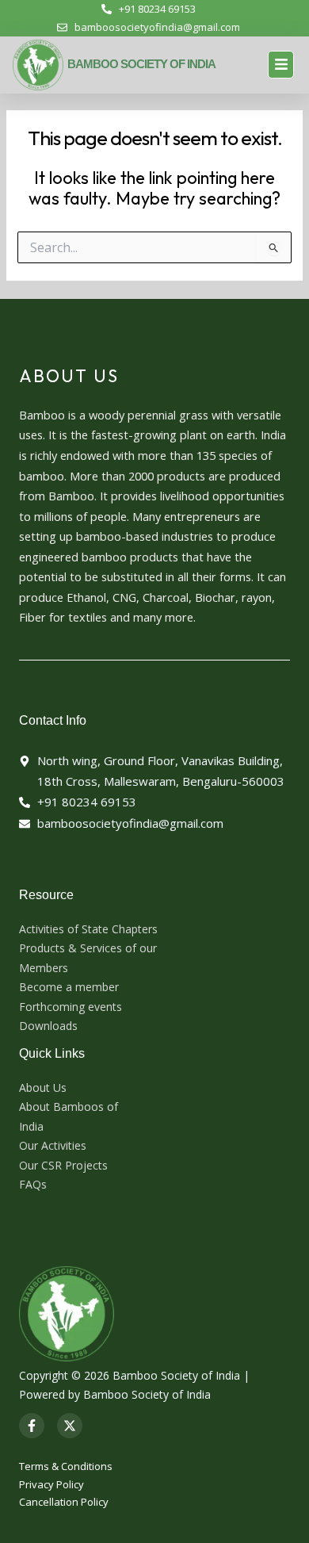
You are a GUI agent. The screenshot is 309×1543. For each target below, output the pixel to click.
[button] (281, 64)
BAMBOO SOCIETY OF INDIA (141, 64)
